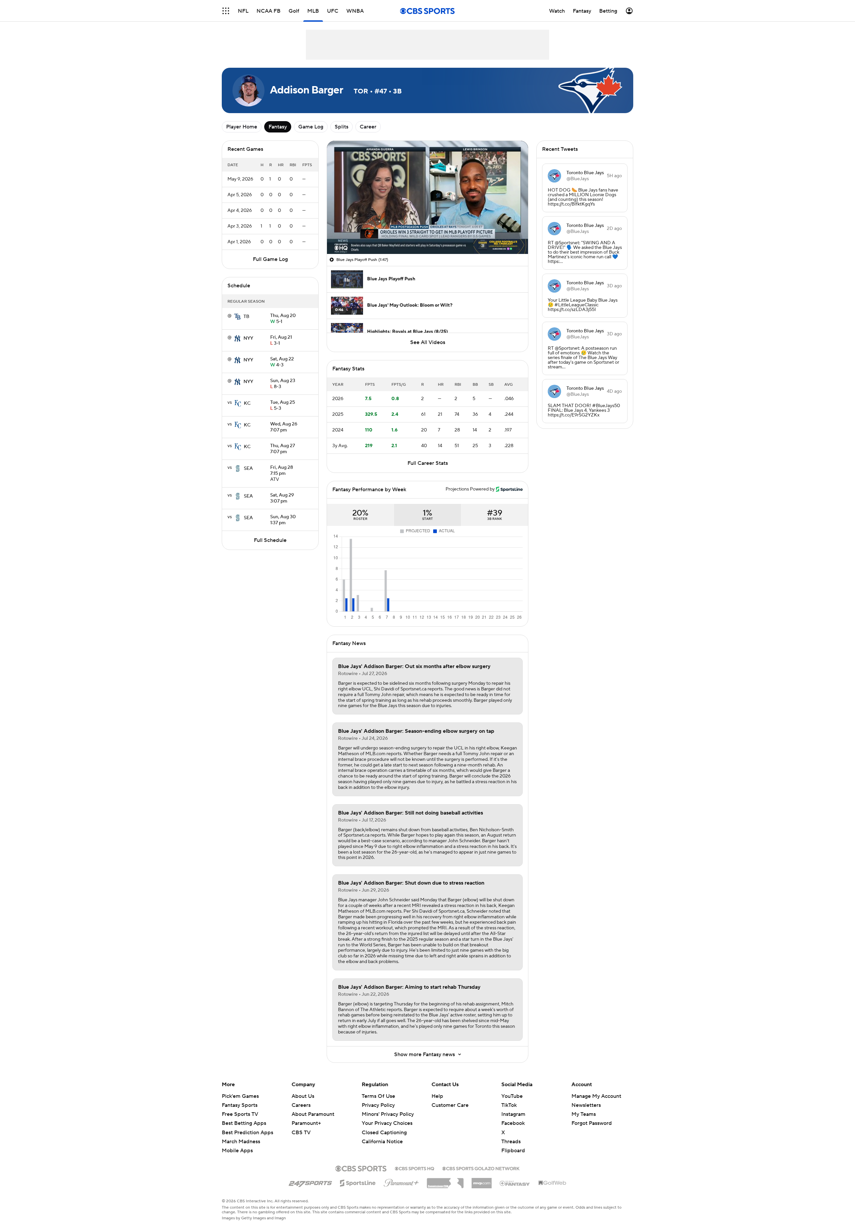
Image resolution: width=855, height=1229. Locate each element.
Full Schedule (270, 540)
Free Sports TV (240, 1114)
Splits (341, 126)
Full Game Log (270, 259)
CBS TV (301, 1132)
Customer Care (450, 1105)
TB (246, 317)
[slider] (427, 235)
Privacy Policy (378, 1105)
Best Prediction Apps (247, 1132)
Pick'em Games (240, 1096)
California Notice (382, 1135)
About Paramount (313, 1114)
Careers (301, 1105)
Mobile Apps (237, 1150)
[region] (427, 197)
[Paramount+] (401, 1181)
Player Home (241, 126)
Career (368, 126)
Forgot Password (591, 1123)
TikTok (509, 1105)
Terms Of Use (378, 1096)
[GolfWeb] (552, 1183)
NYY (248, 338)
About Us (303, 1096)
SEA (248, 469)
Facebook (513, 1123)
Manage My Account (596, 1096)
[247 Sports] (310, 1182)
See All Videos (427, 342)
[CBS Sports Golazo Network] (481, 1168)
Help (437, 1096)
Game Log (310, 126)
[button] (226, 11)
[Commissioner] (445, 1180)
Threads (511, 1141)
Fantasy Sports (240, 1105)
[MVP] (482, 1180)
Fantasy (278, 126)
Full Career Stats (427, 463)
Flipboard (513, 1150)
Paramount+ (306, 1123)
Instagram (513, 1114)
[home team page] (237, 316)
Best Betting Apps (244, 1123)
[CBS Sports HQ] (414, 1168)
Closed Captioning (384, 1126)
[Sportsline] (358, 1182)
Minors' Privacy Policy (388, 1114)
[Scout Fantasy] (515, 1183)
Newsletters (586, 1105)
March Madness (241, 1141)
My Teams (583, 1114)
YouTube (512, 1096)
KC (247, 403)
